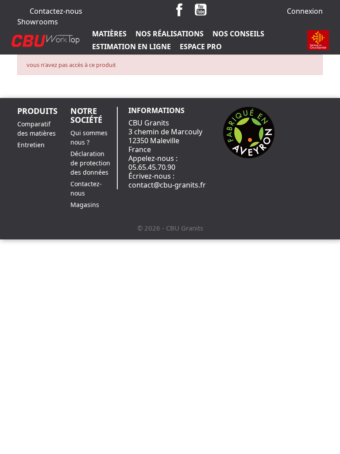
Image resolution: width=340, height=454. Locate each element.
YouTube (200, 10)
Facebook (179, 10)
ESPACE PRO (201, 46)
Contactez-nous (56, 11)
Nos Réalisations (169, 34)
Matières (109, 34)
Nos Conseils (238, 34)
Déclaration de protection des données (90, 162)
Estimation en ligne (131, 46)
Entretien (31, 145)
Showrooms (37, 22)
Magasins (84, 204)
